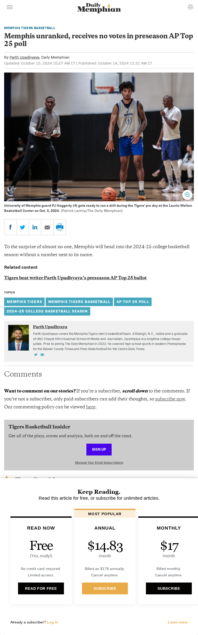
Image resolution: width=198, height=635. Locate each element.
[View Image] (187, 195)
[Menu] (10, 8)
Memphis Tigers (24, 301)
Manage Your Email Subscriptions (99, 462)
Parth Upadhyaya (24, 57)
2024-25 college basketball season (47, 311)
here (90, 407)
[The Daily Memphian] (99, 8)
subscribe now (170, 399)
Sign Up (99, 449)
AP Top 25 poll (133, 301)
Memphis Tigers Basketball (29, 28)
